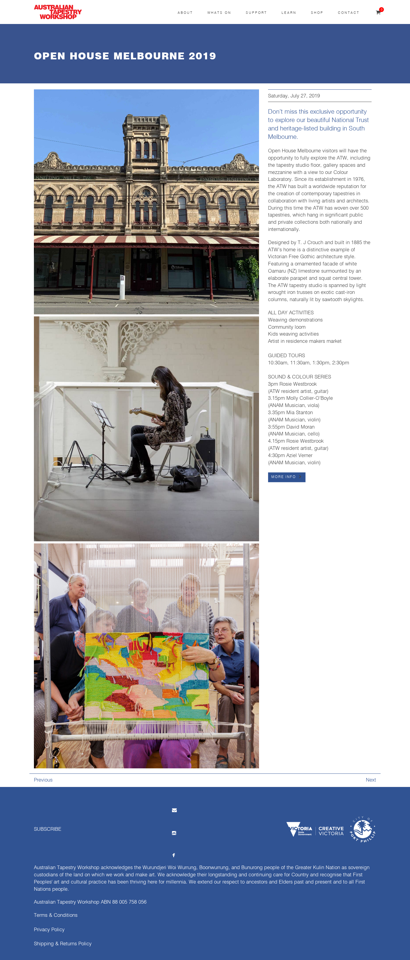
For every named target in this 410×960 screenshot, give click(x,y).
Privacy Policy (49, 929)
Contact (349, 12)
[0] (378, 12)
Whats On (219, 12)
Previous (43, 780)
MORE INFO (283, 477)
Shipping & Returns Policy (63, 944)
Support (256, 12)
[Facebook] (174, 855)
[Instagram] (174, 832)
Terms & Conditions (55, 915)
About (185, 12)
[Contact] (174, 809)
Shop (317, 12)
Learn (289, 12)
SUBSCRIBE (47, 829)
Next (371, 780)
